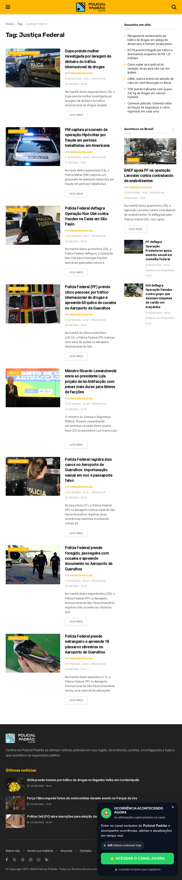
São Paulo (17, 210)
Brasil (14, 372)
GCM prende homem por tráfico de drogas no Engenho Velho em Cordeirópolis (83, 780)
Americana (17, 131)
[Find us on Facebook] (7, 860)
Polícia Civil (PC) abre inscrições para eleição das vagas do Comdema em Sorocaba (87, 816)
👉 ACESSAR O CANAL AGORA (137, 858)
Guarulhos (18, 288)
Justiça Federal (36, 24)
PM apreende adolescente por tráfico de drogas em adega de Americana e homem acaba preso (149, 40)
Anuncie (66, 851)
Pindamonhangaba (24, 52)
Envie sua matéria (40, 851)
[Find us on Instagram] (30, 860)
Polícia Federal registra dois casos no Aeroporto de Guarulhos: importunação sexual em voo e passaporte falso (88, 470)
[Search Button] (174, 7)
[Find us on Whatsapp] (39, 860)
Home (10, 24)
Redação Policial (81, 73)
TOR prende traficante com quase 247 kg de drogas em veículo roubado (149, 93)
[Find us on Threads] (22, 860)
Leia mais (78, 113)
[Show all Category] (172, 129)
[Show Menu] (8, 7)
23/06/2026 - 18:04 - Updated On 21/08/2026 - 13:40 (160, 318)
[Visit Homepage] (91, 7)
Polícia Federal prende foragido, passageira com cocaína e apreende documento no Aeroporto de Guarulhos (88, 558)
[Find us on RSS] (46, 860)
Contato (85, 851)
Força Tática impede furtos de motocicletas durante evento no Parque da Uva (82, 798)
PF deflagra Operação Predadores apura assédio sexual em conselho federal (159, 250)
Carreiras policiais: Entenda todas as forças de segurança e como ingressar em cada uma (149, 107)
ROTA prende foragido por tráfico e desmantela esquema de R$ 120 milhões (150, 54)
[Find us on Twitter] (14, 860)
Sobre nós (13, 851)
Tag (20, 24)
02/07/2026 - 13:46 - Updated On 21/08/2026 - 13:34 (160, 270)
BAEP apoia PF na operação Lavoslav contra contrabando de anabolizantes (148, 175)
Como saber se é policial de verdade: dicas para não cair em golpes (148, 68)
